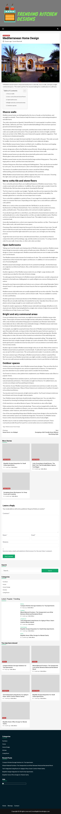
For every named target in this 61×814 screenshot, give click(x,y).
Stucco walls (10, 93)
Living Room (6, 592)
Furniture (5, 581)
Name (5, 535)
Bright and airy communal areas (16, 102)
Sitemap (10, 806)
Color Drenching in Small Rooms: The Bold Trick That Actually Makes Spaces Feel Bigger (44, 465)
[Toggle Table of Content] (24, 90)
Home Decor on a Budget (10, 431)
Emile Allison (14, 467)
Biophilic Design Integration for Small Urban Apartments (37, 629)
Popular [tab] (10, 599)
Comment (6, 513)
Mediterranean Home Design (13, 426)
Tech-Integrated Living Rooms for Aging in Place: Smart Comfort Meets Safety (23, 768)
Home (4, 584)
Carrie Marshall (17, 41)
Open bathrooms (12, 99)
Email (33, 535)
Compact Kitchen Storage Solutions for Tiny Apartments (37, 605)
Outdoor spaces (11, 105)
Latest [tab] (4, 599)
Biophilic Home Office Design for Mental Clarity (34, 635)
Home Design (6, 35)
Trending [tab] (16, 599)
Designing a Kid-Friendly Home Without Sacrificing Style (46, 432)
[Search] (58, 28)
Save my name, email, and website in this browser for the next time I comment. (27, 551)
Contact (16, 806)
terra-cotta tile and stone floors (16, 96)
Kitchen (5, 590)
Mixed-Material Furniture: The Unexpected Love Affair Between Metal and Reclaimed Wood (45, 667)
